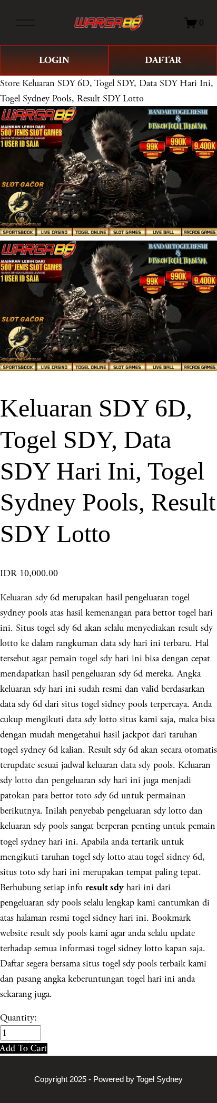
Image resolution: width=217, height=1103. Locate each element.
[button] (23, 1048)
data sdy (136, 765)
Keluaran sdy (23, 597)
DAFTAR (163, 60)
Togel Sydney (159, 1079)
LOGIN (54, 60)
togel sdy (96, 658)
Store (9, 83)
